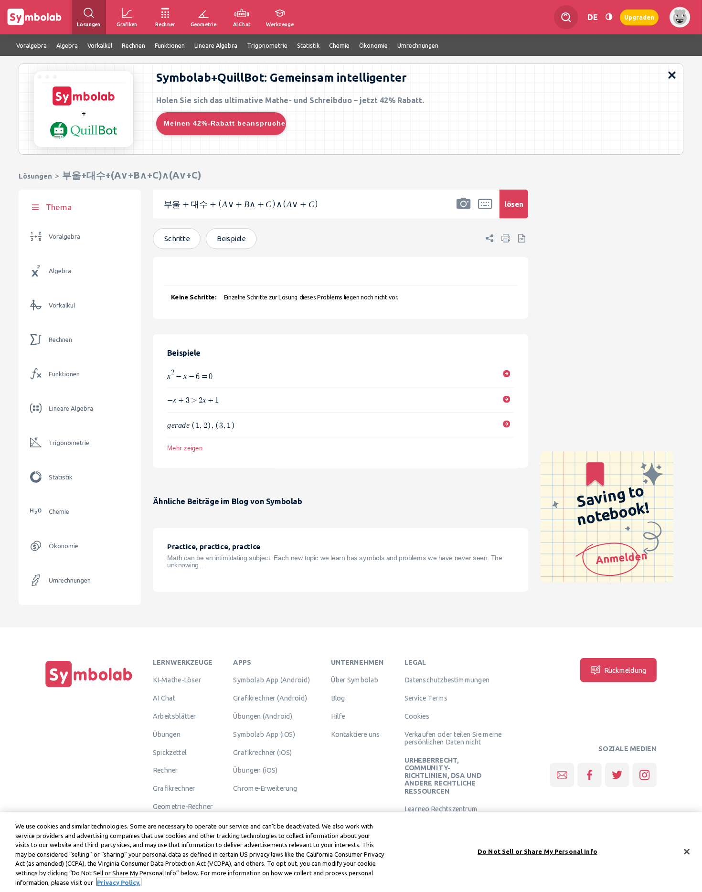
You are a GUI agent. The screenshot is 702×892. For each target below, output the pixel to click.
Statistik (61, 477)
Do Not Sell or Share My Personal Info (537, 851)
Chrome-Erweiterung (265, 788)
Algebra (60, 271)
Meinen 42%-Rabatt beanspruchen (225, 123)
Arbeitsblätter (174, 716)
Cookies (416, 716)
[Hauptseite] (88, 687)
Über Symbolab (354, 680)
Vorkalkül (62, 305)
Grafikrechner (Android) (270, 698)
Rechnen (60, 339)
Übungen (167, 734)
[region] (351, 852)
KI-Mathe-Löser (177, 680)
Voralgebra (64, 236)
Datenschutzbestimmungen (446, 680)
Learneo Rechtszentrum (441, 809)
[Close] (686, 851)
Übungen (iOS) (255, 770)
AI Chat (164, 698)
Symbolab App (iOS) (264, 734)
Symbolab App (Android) (271, 680)
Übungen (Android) (262, 716)
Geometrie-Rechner (183, 806)
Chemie (59, 511)
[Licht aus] (609, 17)
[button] (464, 210)
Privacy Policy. (118, 882)
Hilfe (338, 716)
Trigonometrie (69, 442)
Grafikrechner (174, 788)
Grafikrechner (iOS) (262, 752)
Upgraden (639, 17)
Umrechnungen (70, 580)
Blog (338, 698)
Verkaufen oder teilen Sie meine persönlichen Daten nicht (452, 738)
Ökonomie (63, 546)
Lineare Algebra (71, 408)
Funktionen (64, 374)
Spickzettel (169, 752)
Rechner (165, 770)
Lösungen (35, 176)
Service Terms (426, 698)
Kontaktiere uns (355, 734)
